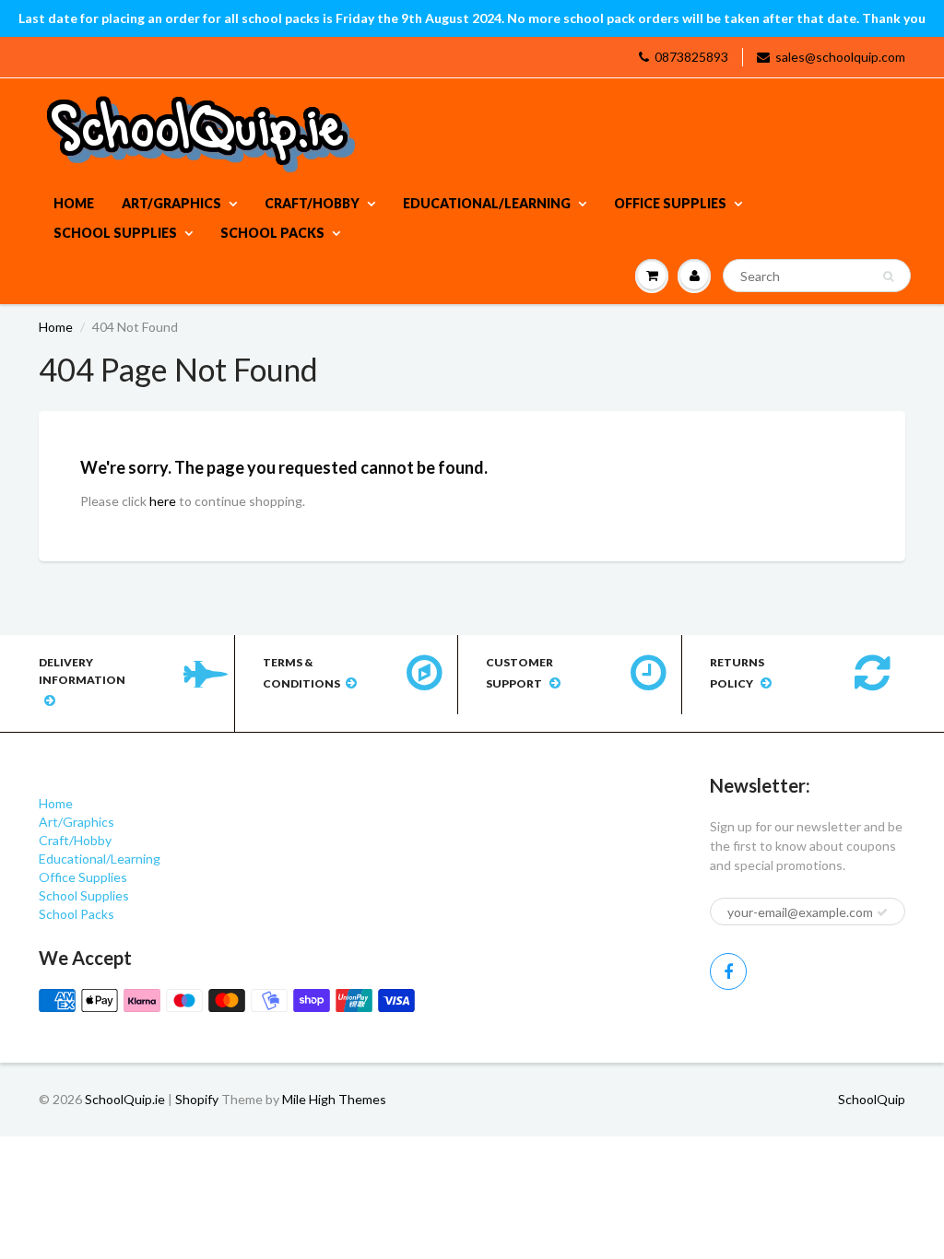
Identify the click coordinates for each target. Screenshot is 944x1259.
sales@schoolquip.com (840, 57)
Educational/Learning (487, 203)
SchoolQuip (871, 1099)
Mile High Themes (334, 1099)
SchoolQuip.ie (125, 1099)
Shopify (196, 1099)
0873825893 (691, 57)
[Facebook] (728, 971)
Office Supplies (670, 203)
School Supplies (115, 233)
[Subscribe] (882, 912)
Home (73, 203)
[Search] (888, 276)
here (162, 501)
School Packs (272, 233)
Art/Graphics (171, 203)
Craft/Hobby (312, 203)
